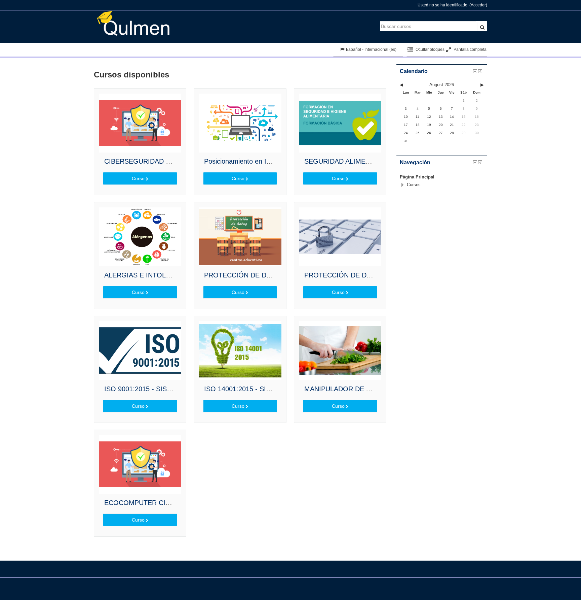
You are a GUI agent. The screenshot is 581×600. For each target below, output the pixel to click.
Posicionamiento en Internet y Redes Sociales (272, 161)
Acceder (478, 5)
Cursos (414, 184)
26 (429, 133)
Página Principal (417, 176)
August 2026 (441, 84)
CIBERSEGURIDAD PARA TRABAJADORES (171, 161)
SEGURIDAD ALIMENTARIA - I (350, 161)
